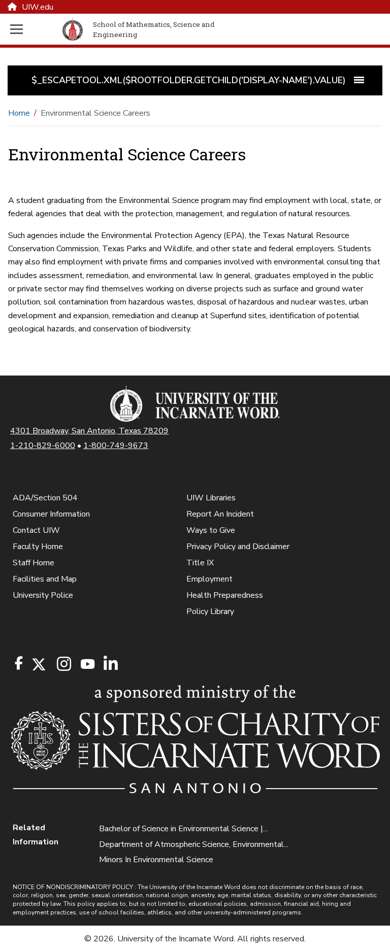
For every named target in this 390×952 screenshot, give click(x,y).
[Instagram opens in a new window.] (62, 664)
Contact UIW (36, 530)
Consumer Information (51, 514)
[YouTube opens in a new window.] (87, 664)
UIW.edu (37, 7)
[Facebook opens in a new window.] (18, 663)
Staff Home (33, 562)
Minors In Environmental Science (156, 859)
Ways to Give (210, 530)
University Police (43, 595)
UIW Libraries (211, 497)
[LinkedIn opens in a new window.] (110, 664)
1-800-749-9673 (115, 445)
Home (19, 113)
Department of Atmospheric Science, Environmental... (193, 844)
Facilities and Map (45, 579)
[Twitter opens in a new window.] (38, 664)
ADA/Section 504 (45, 497)
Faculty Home (38, 546)
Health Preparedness (224, 595)
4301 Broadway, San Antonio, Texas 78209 (89, 430)
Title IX (200, 562)
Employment (209, 579)
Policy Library (210, 611)
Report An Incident (220, 514)
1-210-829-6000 (42, 445)
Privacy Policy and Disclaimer (237, 546)
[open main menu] (34, 29)
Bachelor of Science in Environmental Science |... (183, 828)
